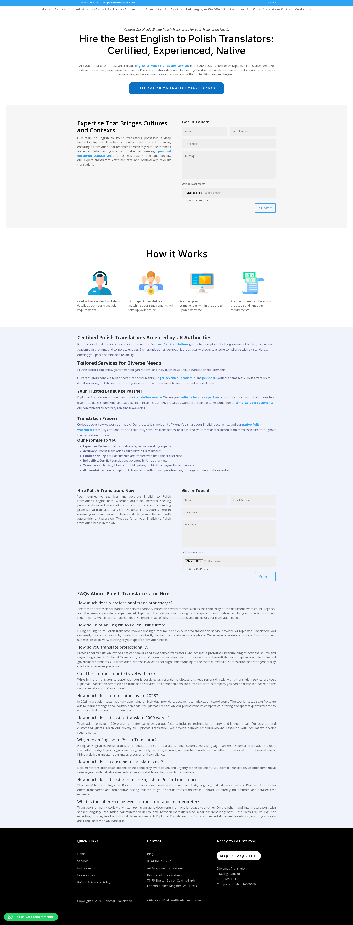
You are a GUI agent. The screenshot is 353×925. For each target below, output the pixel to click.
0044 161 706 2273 (159, 861)
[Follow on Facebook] (251, 901)
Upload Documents (193, 184)
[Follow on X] (258, 901)
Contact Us (303, 9)
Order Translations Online (271, 9)
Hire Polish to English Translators (176, 88)
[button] (31, 917)
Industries (84, 868)
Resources (237, 9)
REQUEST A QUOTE (236, 855)
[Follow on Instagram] (265, 901)
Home (46, 9)
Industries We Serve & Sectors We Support (106, 9)
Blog (150, 854)
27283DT (198, 900)
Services (61, 9)
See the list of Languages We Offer (196, 9)
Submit (265, 207)
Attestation (154, 9)
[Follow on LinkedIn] (273, 901)
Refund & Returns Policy (93, 882)
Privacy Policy (86, 875)
